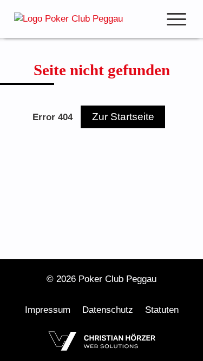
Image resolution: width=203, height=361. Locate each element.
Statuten (162, 310)
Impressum (47, 310)
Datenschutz (107, 310)
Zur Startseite (123, 116)
